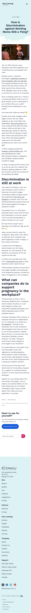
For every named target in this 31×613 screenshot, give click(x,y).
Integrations (6, 497)
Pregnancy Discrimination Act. (12, 151)
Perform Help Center (9, 567)
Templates (5, 527)
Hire (3, 490)
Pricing (4, 500)
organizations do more (14, 261)
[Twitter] (3, 584)
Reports (4, 530)
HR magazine (6, 324)
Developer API (7, 570)
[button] (26, 4)
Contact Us (6, 545)
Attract (4, 483)
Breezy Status (7, 574)
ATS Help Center (7, 563)
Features (5, 508)
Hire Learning (11, 399)
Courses (4, 534)
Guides (4, 523)
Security (4, 599)
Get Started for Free (10, 426)
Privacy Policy (5, 609)
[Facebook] (7, 584)
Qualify (4, 487)
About (4, 542)
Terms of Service (6, 606)
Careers (4, 548)
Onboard (5, 494)
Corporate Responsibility (8, 602)
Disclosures (5, 604)
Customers (5, 552)
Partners (5, 555)
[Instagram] (15, 584)
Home (3, 399)
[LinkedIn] (11, 584)
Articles (4, 520)
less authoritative (17, 123)
